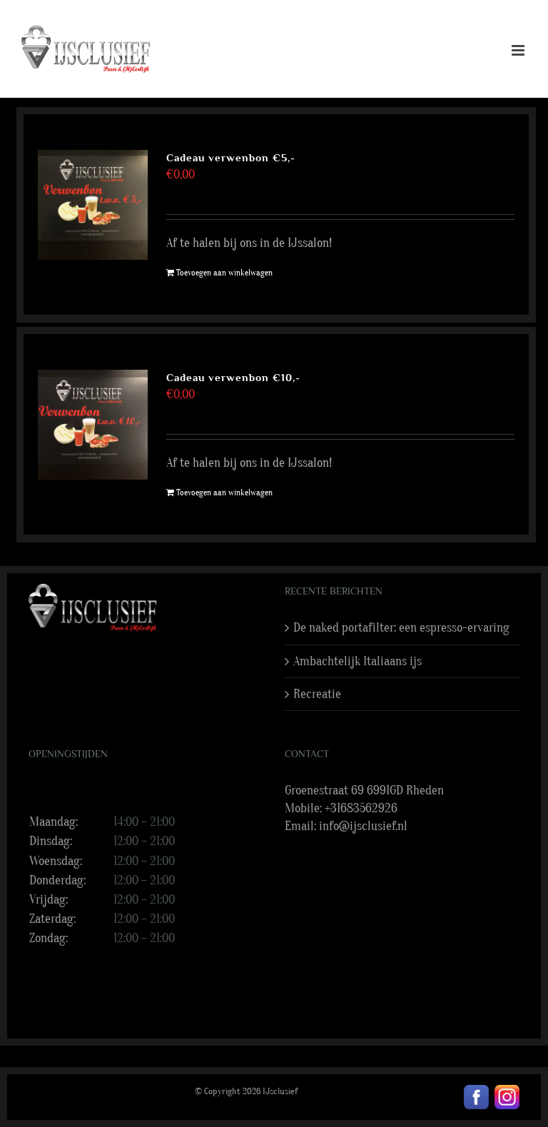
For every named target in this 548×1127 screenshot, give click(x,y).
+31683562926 (361, 808)
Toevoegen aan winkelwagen (224, 273)
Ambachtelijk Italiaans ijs (357, 661)
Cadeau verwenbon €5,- (230, 157)
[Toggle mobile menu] (519, 50)
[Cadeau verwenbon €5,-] (93, 205)
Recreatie (317, 694)
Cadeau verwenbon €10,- (233, 377)
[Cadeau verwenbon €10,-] (93, 425)
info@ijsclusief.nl (363, 826)
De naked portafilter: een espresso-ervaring (401, 627)
